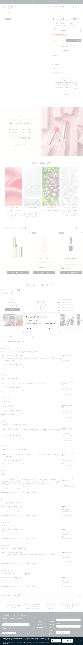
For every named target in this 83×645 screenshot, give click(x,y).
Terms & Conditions (42, 642)
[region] (41, 641)
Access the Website (50, 328)
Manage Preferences (56, 640)
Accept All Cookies (67, 640)
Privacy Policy (37, 642)
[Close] (80, 640)
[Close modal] (57, 314)
